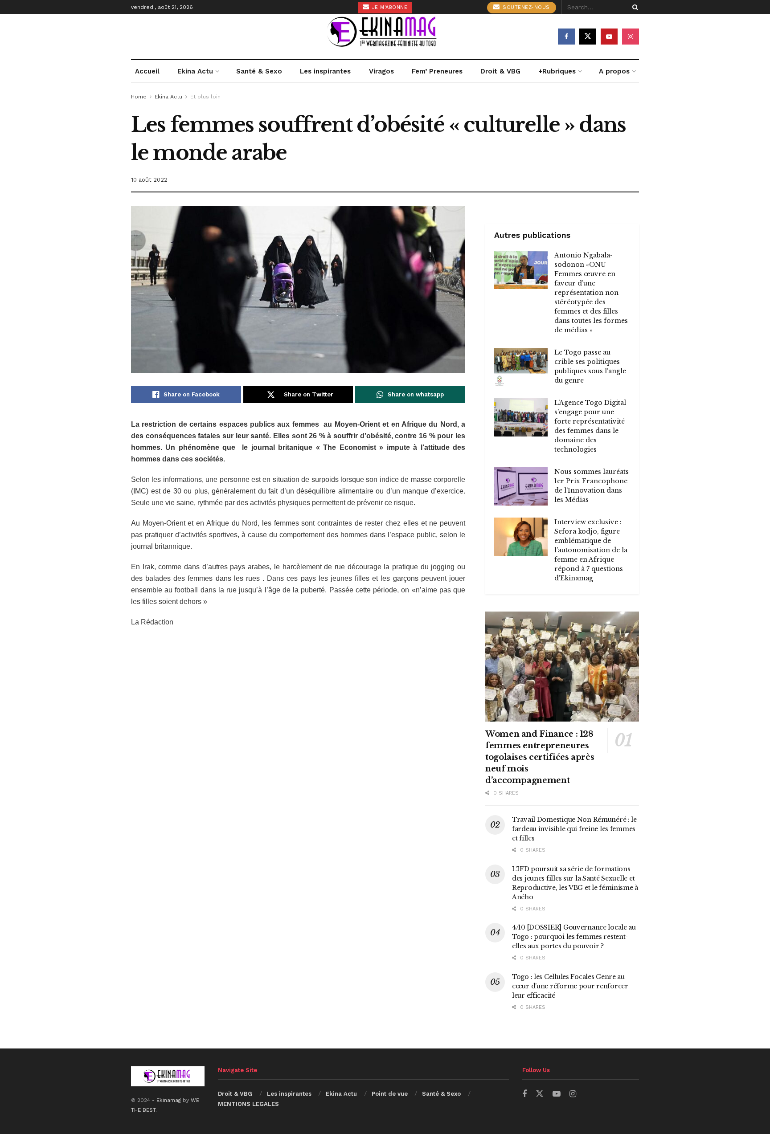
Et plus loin (205, 97)
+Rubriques (557, 71)
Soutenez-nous (525, 7)
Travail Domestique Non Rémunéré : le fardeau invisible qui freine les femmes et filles (574, 829)
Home (139, 97)
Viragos (381, 71)
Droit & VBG (500, 71)
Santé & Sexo (259, 71)
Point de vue (390, 1093)
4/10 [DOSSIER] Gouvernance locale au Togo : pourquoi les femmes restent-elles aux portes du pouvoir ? (574, 936)
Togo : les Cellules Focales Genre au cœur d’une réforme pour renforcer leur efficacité (570, 986)
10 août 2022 (149, 179)
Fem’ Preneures (437, 71)
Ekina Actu (195, 71)
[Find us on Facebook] (566, 37)
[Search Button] (633, 7)
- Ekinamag (167, 1100)
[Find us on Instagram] (630, 37)
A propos (614, 71)
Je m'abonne (388, 7)
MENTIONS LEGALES (248, 1104)
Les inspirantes (325, 71)
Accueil (147, 71)
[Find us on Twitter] (587, 37)
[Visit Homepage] (385, 36)
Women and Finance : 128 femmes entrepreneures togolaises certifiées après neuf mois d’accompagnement (539, 757)
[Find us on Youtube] (609, 37)
